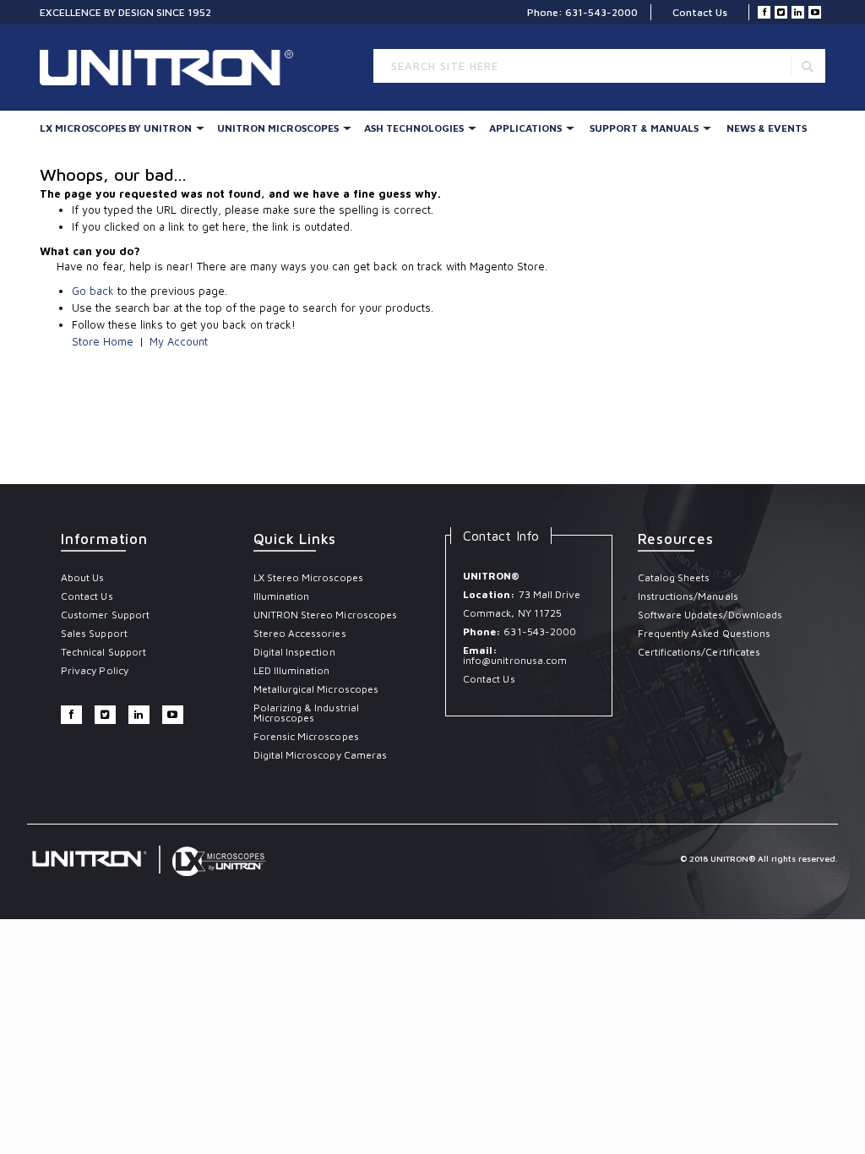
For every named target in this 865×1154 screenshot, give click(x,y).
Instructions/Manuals (688, 596)
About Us (82, 577)
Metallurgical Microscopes (316, 689)
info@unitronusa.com (515, 660)
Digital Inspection (294, 651)
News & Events (766, 128)
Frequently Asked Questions (704, 633)
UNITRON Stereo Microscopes (325, 614)
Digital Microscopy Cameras (320, 754)
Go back (93, 290)
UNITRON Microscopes (278, 128)
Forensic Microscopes (306, 736)
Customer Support (105, 614)
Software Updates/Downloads (710, 614)
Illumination (281, 596)
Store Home (102, 341)
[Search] (807, 65)
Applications (525, 128)
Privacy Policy (94, 670)
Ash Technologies (414, 128)
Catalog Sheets (674, 577)
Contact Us (699, 12)
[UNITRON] (111, 67)
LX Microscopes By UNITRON (116, 128)
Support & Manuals (644, 128)
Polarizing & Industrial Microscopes (306, 712)
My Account (179, 341)
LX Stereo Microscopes (308, 577)
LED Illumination (291, 670)
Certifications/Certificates (699, 651)
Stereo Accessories (299, 633)
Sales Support (94, 633)
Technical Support (103, 651)
